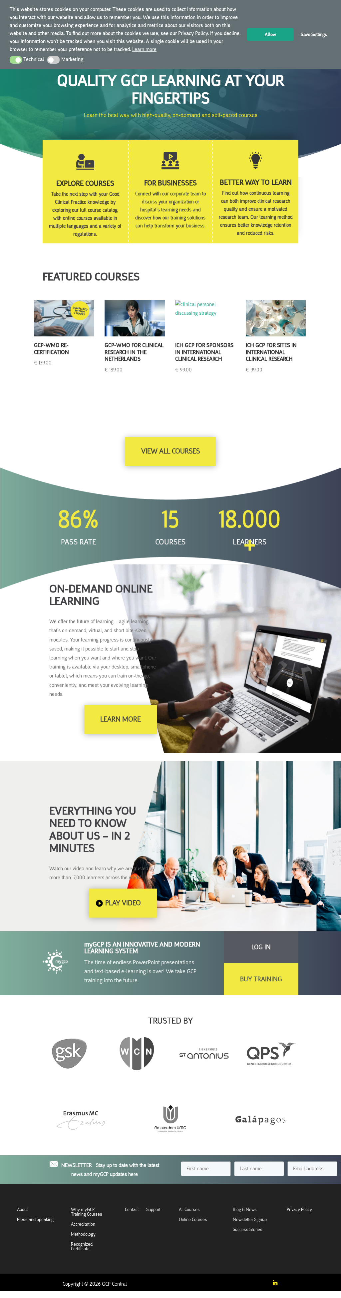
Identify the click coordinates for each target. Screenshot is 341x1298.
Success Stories (247, 1229)
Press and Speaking (35, 1219)
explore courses (85, 183)
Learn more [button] (144, 49)
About (22, 1209)
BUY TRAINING (261, 979)
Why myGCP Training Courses (86, 1212)
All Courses (189, 1209)
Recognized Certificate (82, 1247)
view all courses (170, 451)
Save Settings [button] (314, 34)
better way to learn (256, 182)
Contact (132, 1209)
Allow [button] (270, 34)
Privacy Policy (299, 1209)
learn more (120, 719)
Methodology (83, 1234)
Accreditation (83, 1224)
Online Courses (193, 1219)
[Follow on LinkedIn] (275, 1283)
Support (153, 1209)
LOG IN (261, 947)
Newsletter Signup (250, 1219)
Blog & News (245, 1209)
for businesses (170, 183)
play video (123, 903)
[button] (16, 59)
